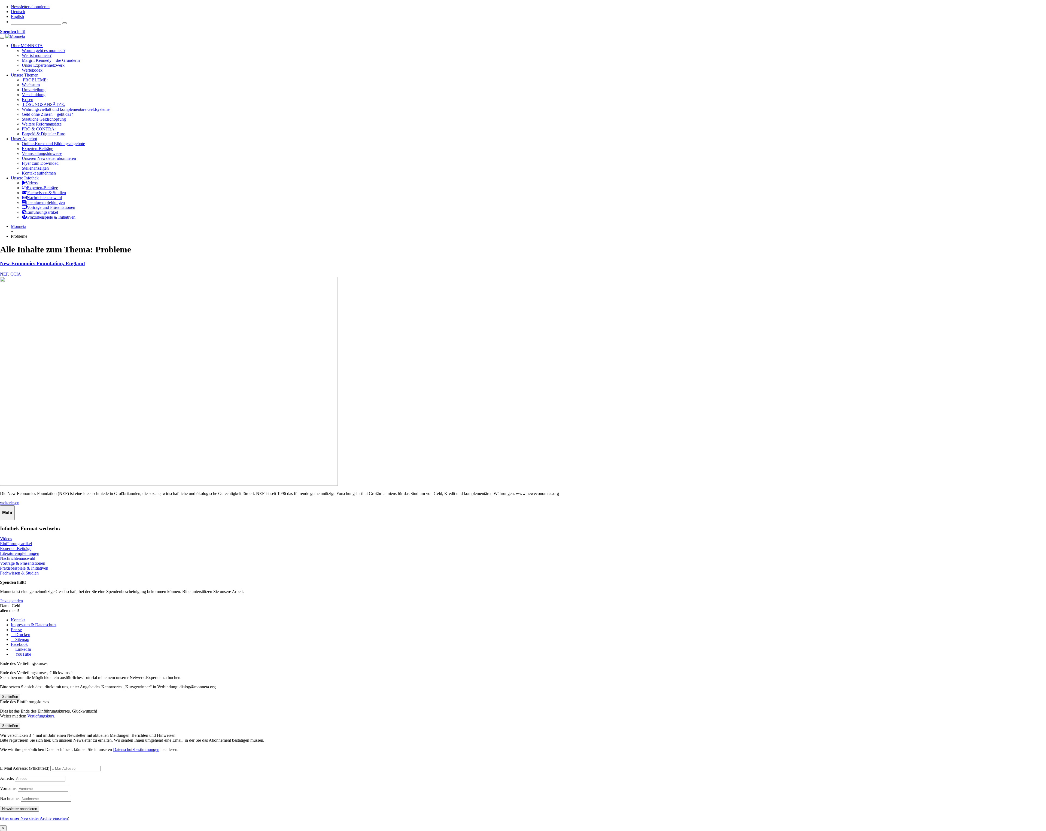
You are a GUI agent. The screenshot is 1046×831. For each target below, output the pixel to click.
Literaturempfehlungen (19, 553)
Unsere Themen (24, 75)
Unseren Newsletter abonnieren (49, 158)
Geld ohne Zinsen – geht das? (47, 114)
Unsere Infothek (25, 178)
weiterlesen (9, 502)
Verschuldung (33, 94)
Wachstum (31, 85)
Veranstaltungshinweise (42, 153)
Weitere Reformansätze (42, 124)
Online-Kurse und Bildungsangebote (53, 143)
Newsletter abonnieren (30, 6)
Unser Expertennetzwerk (43, 65)
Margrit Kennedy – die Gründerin (51, 60)
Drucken (22, 634)
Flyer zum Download (40, 163)
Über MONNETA (27, 45)
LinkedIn (22, 649)
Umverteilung (33, 89)
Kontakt (18, 620)
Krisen (27, 99)
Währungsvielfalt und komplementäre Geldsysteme (66, 109)
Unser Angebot (24, 138)
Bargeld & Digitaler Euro (43, 134)
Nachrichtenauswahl (17, 558)
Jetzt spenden (11, 600)
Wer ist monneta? (36, 55)
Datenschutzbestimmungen (136, 749)
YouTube (22, 654)
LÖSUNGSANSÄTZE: (43, 104)
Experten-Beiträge (37, 148)
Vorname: (8, 788)
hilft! (12, 31)
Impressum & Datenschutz (33, 624)
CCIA (15, 274)
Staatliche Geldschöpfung (44, 119)
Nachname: (10, 798)
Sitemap (21, 639)
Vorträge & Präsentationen (22, 563)
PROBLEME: (35, 80)
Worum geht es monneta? (43, 50)
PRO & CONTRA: (39, 129)
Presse (16, 629)
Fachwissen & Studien (19, 573)
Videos (6, 538)
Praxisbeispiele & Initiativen (24, 568)
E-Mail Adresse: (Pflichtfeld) (24, 768)
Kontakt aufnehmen (39, 173)
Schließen (10, 697)
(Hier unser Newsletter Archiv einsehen (34, 818)
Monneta (18, 226)
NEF (4, 274)
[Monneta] (15, 36)
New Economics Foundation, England (42, 263)
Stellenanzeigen (35, 168)
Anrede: (7, 778)
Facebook (19, 644)
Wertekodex (32, 70)
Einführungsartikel (16, 543)
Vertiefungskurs (40, 716)
